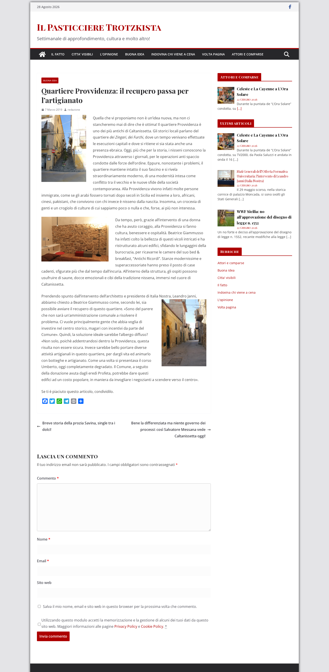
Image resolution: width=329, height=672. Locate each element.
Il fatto (57, 54)
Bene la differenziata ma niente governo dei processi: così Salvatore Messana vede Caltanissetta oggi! (168, 429)
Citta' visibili (227, 278)
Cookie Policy (152, 626)
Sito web (44, 582)
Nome (43, 539)
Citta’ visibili (82, 54)
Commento (48, 478)
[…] (239, 108)
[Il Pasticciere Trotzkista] (42, 54)
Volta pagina (213, 54)
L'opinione (225, 300)
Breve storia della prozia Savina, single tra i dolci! (78, 426)
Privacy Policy (125, 626)
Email (43, 560)
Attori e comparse (247, 54)
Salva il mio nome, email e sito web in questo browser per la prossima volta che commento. (120, 606)
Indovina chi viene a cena (173, 54)
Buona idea (134, 54)
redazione (74, 110)
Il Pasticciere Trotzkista (99, 27)
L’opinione (109, 54)
